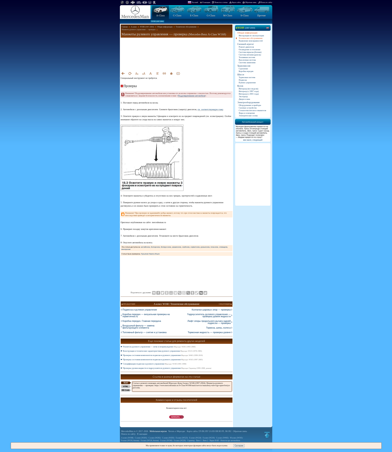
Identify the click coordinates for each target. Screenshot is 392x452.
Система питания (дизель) (250, 55)
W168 (157, 21)
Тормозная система (247, 77)
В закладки (206, 2)
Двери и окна (244, 99)
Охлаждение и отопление (249, 49)
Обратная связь (250, 2)
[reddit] (205, 293)
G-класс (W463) (222, 438)
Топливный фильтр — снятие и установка (144, 332)
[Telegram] (175, 293)
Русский (195, 2)
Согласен (239, 446)
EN (200, 431)
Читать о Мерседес (176, 431)
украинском (176, 247)
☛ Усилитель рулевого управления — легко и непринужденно (158, 347)
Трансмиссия (243, 66)
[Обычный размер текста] (150, 73)
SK (226, 431)
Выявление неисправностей (251, 41)
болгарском (155, 247)
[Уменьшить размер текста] (136, 73)
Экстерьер (243, 96)
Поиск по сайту (266, 2)
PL (223, 431)
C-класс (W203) (168, 438)
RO (220, 431)
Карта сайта (236, 2)
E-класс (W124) (195, 438)
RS (213, 431)
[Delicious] (197, 293)
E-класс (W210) (209, 438)
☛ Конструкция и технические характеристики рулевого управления (161, 351)
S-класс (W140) (166, 440)
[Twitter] (162, 293)
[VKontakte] (154, 293)
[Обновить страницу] (130, 73)
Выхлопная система (247, 60)
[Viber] (179, 293)
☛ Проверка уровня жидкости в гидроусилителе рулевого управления (166, 368)
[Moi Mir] (171, 293)
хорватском (195, 247)
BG (203, 431)
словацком (223, 247)
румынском (205, 247)
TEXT (125, 383)
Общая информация (247, 33)
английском (145, 247)
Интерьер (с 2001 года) (249, 94)
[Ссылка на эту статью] (164, 73)
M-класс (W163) (236, 438)
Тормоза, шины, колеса (218, 327)
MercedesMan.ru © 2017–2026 (134, 431)
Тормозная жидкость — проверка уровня (209, 332)
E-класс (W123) (182, 438)
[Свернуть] (268, 28)
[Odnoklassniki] (167, 293)
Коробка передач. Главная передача (142, 321)
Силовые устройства (248, 108)
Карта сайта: (192, 431)
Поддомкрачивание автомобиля (191, 96)
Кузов (240, 86)
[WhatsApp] (184, 293)
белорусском (166, 247)
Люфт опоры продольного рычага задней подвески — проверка (209, 322)
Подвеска (243, 80)
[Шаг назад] (123, 73)
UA (210, 431)
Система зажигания (247, 62)
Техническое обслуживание (251, 38)
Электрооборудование (248, 102)
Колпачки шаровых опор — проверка (211, 309)
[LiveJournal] (188, 293)
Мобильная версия (158, 431)
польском (214, 247)
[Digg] (201, 293)
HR (216, 431)
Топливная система (247, 57)
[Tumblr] (192, 293)
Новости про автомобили (230, 440)
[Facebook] (158, 293)
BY (206, 431)
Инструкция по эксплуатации (251, 35)
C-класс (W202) (155, 438)
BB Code (126, 390)
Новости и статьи (221, 2)
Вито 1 (198, 440)
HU (229, 431)
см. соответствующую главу (210, 109)
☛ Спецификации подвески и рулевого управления (153, 364)
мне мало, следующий (252, 140)
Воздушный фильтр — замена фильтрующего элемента (138, 326)
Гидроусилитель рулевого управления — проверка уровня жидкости (209, 315)
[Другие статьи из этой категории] (157, 73)
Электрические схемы (248, 115)
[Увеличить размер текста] (143, 73)
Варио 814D (214, 440)
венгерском (125, 249)
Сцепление (243, 68)
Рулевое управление (247, 82)
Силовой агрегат (245, 44)
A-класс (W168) (127, 438)
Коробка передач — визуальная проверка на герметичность (146, 315)
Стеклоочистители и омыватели (252, 110)
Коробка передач (246, 71)
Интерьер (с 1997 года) (249, 91)
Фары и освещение (247, 113)
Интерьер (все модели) (248, 89)
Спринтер (191, 440)
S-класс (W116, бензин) (130, 440)
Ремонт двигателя (246, 47)
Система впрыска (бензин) (250, 52)
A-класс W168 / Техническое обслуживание (176, 304)
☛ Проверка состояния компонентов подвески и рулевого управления (162, 355)
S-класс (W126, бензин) (150, 440)
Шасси (240, 74)
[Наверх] (267, 434)
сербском (186, 247)
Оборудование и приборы (250, 105)
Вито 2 (205, 440)
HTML (125, 386)
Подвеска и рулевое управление (140, 309)
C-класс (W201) (141, 438)
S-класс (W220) (180, 440)
